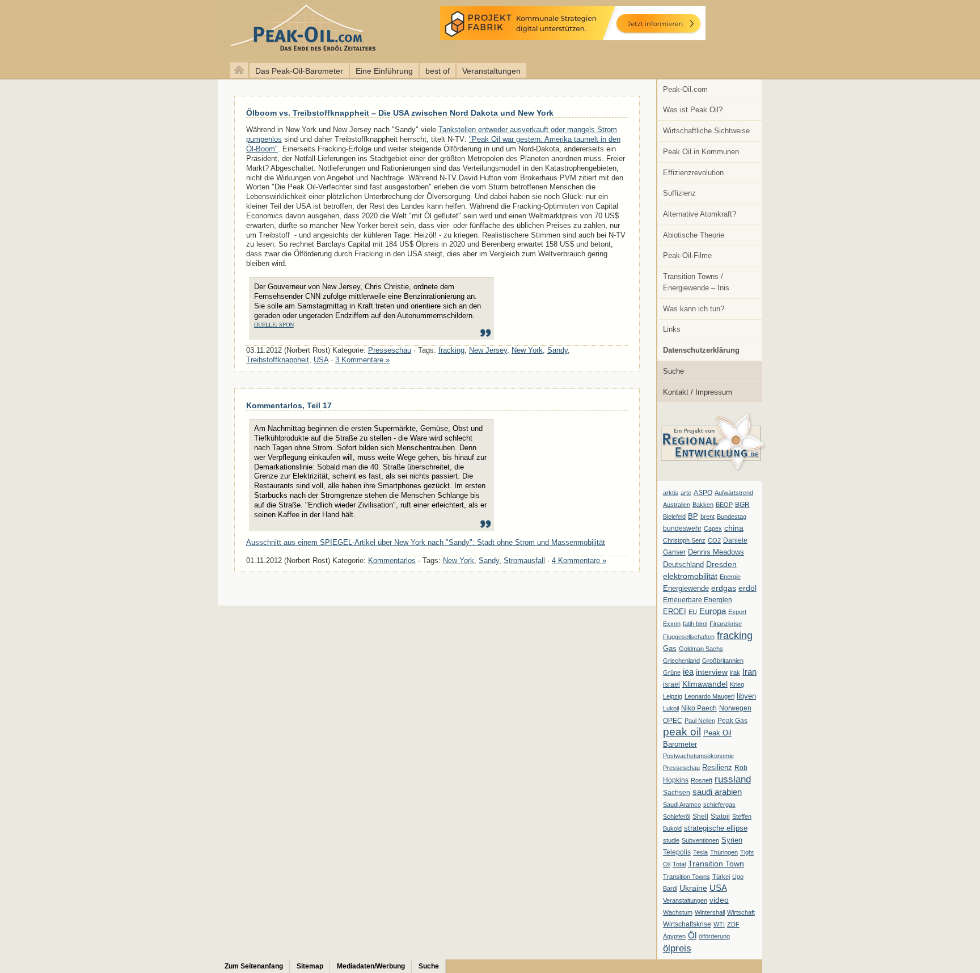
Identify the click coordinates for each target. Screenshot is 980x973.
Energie (730, 576)
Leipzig (672, 696)
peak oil (682, 732)
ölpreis (677, 948)
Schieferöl (676, 816)
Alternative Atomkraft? (699, 214)
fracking (735, 635)
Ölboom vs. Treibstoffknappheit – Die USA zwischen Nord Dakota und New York (400, 112)
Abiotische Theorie (693, 235)
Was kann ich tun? (693, 308)
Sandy (557, 350)
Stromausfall (524, 560)
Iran (749, 671)
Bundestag (731, 516)
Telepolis (677, 852)
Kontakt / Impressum (697, 392)
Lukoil (671, 708)
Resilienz (717, 767)
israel (671, 684)
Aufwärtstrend (734, 492)
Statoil (720, 816)
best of (437, 70)
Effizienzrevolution (693, 172)
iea (688, 671)
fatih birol (695, 623)
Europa (712, 611)
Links (672, 329)
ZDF (733, 924)
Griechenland (681, 660)
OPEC (672, 721)
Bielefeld (674, 516)
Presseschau (681, 767)
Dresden (721, 564)
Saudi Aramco (682, 804)
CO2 (714, 540)
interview (712, 671)
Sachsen (676, 793)
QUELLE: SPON (274, 324)
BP (693, 517)
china (734, 527)
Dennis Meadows (716, 552)
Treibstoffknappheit (277, 360)
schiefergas (719, 804)
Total (679, 864)
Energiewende (686, 588)
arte (686, 492)
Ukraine (693, 887)
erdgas (723, 588)
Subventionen (700, 840)
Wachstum (677, 912)
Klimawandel (705, 683)
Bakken (702, 504)
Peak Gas (732, 721)
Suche (673, 371)
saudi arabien (717, 792)
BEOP (724, 504)
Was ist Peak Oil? (693, 109)
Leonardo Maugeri (709, 696)
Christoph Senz (684, 540)
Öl (692, 935)
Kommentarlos (392, 560)
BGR (742, 505)
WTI (719, 924)
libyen (746, 696)
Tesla (700, 852)
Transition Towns (686, 876)
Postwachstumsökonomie (698, 755)
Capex (713, 528)
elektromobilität (690, 576)
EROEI (674, 612)
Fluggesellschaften (689, 636)
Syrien (731, 840)
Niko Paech (699, 708)
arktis (670, 492)
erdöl (747, 588)
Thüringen (724, 852)
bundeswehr (682, 528)
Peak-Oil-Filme (687, 255)
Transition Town (716, 863)
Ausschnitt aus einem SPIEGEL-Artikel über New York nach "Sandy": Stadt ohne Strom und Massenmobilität (425, 542)
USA (718, 887)
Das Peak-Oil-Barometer (299, 70)
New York (527, 350)
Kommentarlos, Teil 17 (289, 405)
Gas (670, 649)
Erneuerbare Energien (697, 600)
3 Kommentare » (362, 360)
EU (692, 611)
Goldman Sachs (701, 648)
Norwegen (735, 708)
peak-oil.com (119, 30)
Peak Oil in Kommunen (701, 151)
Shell (700, 816)
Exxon (672, 623)
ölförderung (714, 936)
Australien (676, 504)
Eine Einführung (384, 70)
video (719, 899)
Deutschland (683, 564)
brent (707, 516)
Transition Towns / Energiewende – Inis (696, 282)
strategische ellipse (715, 828)
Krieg (737, 684)
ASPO (703, 493)
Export (737, 611)
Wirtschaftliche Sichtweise (706, 130)
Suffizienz (679, 193)
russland (733, 779)
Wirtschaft (741, 912)
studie (671, 840)
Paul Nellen (700, 720)
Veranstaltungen (491, 70)
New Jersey (488, 350)
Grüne (672, 672)
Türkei (721, 876)
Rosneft (701, 780)
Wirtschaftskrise (687, 924)
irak (735, 672)
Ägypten (674, 936)
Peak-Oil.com (685, 89)
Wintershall (710, 912)
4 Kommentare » (579, 560)
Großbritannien (723, 660)
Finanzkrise (725, 623)
